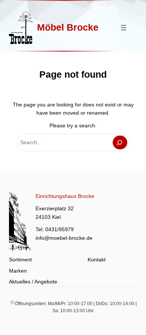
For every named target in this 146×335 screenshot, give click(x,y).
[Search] (120, 142)
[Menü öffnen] (123, 27)
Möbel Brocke (67, 27)
